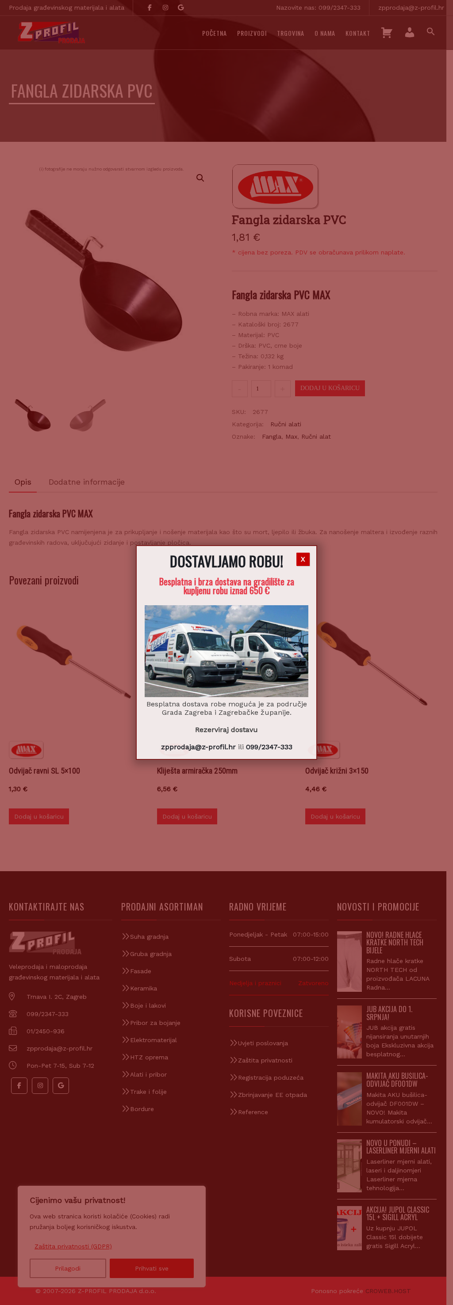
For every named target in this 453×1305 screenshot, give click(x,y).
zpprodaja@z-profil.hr (198, 747)
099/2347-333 (269, 747)
